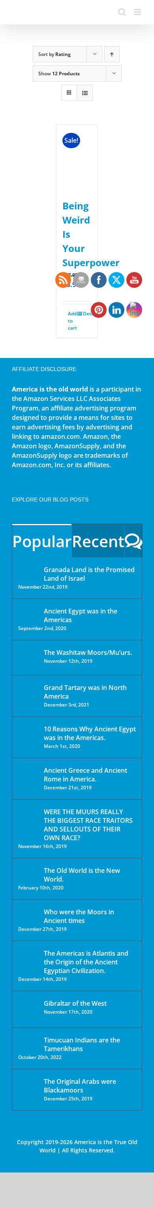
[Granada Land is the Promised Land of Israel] (28, 570)
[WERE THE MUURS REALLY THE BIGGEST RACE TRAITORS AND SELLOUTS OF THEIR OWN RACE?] (28, 822)
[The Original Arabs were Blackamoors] (28, 1088)
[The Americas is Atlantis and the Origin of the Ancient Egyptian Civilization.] (28, 959)
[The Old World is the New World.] (28, 874)
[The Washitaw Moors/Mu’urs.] (28, 657)
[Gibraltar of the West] (28, 1009)
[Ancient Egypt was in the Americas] (28, 612)
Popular (41, 541)
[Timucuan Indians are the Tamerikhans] (28, 1042)
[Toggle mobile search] (122, 12)
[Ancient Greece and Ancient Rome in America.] (28, 776)
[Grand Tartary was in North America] (28, 693)
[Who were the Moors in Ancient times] (28, 913)
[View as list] (84, 93)
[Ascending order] (112, 54)
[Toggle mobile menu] (138, 12)
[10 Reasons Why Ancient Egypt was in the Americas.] (28, 737)
